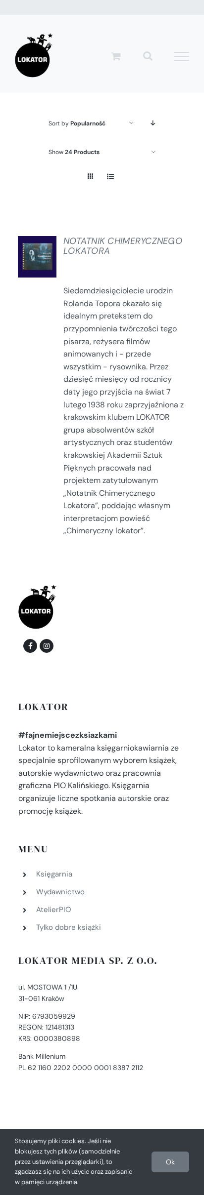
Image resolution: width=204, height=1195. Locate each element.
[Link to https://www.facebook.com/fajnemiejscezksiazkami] (30, 646)
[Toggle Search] (148, 56)
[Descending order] (153, 123)
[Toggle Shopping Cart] (116, 56)
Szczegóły (43, 259)
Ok (170, 1161)
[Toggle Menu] (182, 56)
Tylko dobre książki (68, 927)
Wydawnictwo (60, 892)
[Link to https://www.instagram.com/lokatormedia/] (46, 646)
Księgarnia (54, 874)
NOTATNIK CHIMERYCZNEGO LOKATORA (122, 246)
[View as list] (110, 176)
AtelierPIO (53, 910)
